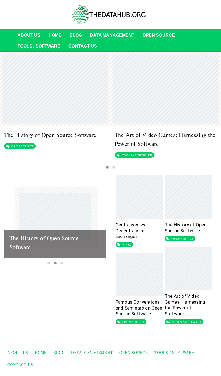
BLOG (76, 35)
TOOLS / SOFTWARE (39, 46)
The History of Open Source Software (50, 135)
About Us (29, 35)
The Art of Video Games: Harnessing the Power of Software (185, 304)
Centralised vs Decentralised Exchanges (131, 230)
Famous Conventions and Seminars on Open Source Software (139, 307)
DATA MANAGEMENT (112, 35)
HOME (55, 35)
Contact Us (82, 46)
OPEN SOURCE (159, 35)
